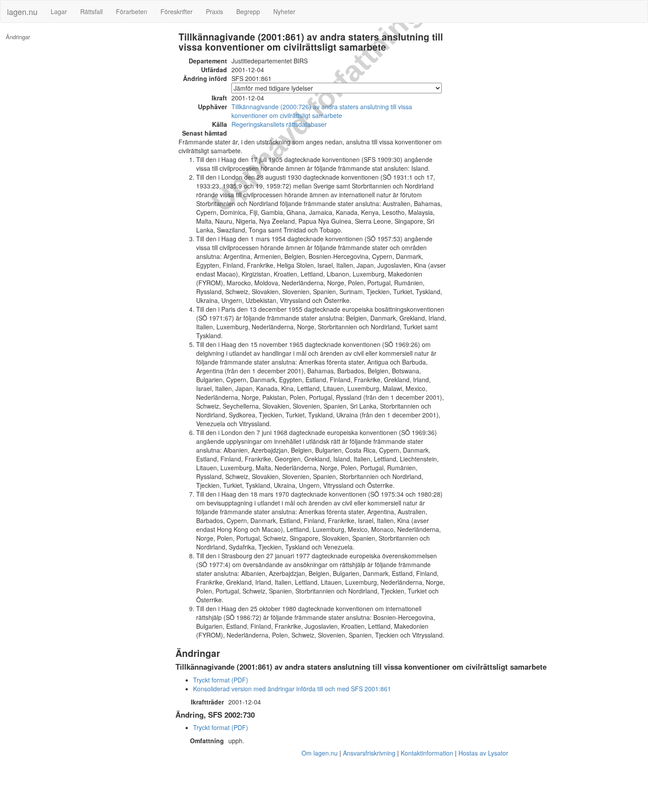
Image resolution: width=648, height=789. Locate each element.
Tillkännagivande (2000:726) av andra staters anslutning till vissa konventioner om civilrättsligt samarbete (321, 111)
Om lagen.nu (320, 752)
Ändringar (18, 37)
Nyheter (284, 11)
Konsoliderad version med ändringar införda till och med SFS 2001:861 (292, 688)
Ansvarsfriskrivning (369, 752)
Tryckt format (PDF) (220, 679)
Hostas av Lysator (483, 752)
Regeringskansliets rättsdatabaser (279, 124)
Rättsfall (91, 11)
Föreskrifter (176, 11)
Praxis (214, 11)
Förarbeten (131, 11)
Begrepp (248, 11)
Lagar (59, 11)
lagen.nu (22, 11)
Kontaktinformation (427, 752)
